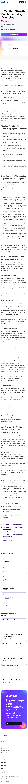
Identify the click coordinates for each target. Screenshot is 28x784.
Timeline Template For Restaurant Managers (14, 524)
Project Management (11, 7)
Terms (17, 776)
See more (3, 615)
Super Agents (4, 743)
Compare (3, 762)
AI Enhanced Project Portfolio (12, 680)
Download (3, 756)
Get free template (14, 34)
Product (3, 759)
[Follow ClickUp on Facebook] (4, 772)
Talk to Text (4, 752)
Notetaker (3, 748)
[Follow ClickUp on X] (9, 772)
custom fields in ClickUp (11, 405)
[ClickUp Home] (4, 2)
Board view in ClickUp (12, 348)
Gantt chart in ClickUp (11, 293)
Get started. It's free (12, 723)
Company (3, 765)
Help (2, 768)
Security (8, 776)
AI (1, 739)
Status (2, 776)
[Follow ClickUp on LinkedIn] (2, 772)
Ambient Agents (5, 746)
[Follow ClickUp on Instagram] (7, 772)
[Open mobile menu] (25, 2)
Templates (3, 7)
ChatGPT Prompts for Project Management (12, 635)
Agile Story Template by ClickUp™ (14, 658)
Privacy (13, 776)
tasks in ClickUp (9, 319)
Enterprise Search (5, 750)
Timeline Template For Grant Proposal (12, 531)
